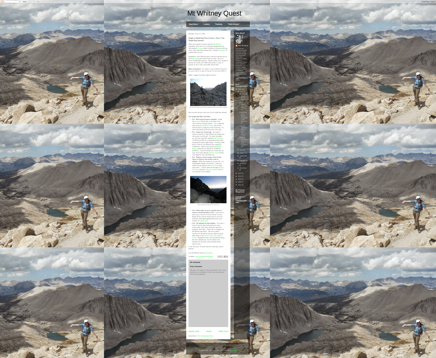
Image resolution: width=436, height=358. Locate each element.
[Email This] (218, 256)
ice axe (199, 48)
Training (218, 24)
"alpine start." (204, 221)
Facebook (209, 253)
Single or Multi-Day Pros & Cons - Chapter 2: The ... (243, 142)
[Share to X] (223, 256)
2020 (240, 182)
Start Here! (193, 24)
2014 (240, 173)
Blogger (234, 350)
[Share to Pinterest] (227, 256)
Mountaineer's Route (206, 125)
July (241, 150)
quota (197, 121)
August (242, 153)
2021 (240, 185)
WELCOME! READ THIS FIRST (243, 96)
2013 (240, 89)
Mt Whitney (217, 44)
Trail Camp (217, 138)
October (242, 160)
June (241, 92)
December (243, 168)
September (243, 156)
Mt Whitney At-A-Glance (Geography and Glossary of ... (243, 118)
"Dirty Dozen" (234, 24)
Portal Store (214, 165)
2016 (240, 179)
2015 (240, 176)
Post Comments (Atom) (205, 336)
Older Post (223, 331)
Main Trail (194, 58)
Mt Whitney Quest (214, 13)
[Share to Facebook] (225, 256)
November (243, 163)
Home (209, 331)
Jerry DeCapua (243, 45)
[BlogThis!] (220, 256)
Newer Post (193, 331)
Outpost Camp (213, 153)
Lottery (207, 24)
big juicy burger (211, 169)
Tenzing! (222, 50)
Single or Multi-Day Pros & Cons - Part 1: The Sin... (243, 130)
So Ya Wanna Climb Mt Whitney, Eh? (243, 106)
